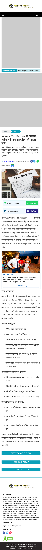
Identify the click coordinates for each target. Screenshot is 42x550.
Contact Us (7, 523)
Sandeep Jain (8, 161)
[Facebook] (4, 532)
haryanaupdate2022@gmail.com (12, 526)
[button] (3, 14)
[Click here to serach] (37, 15)
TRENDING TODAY (20, 462)
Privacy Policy (22, 546)
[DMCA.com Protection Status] (8, 538)
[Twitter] (7, 532)
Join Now (32, 203)
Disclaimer (12, 548)
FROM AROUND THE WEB (21, 453)
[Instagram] (10, 532)
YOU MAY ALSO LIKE (21, 469)
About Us (7, 494)
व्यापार (15, 131)
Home (5, 131)
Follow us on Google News (25, 548)
